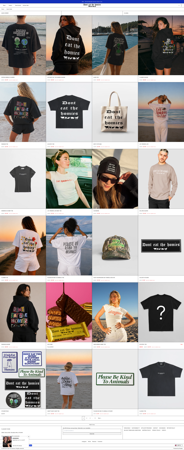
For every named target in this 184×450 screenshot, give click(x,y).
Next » (99, 418)
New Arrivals (18, 5)
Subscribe (92, 433)
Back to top (92, 424)
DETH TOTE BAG (98, 144)
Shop (4, 5)
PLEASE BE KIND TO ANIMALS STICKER (103, 411)
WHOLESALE (127, 428)
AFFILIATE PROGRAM (146, 428)
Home (2, 9)
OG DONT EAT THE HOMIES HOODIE (56, 77)
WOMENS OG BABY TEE (7, 210)
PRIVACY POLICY (156, 430)
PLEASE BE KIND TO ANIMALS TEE (55, 277)
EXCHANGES (162, 428)
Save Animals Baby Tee (100, 344)
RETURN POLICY (171, 428)
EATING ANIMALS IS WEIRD (8, 77)
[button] (26, 437)
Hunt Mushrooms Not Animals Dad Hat (104, 277)
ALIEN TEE (96, 77)
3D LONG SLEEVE (144, 210)
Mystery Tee (143, 344)
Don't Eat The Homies (10, 448)
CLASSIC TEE (143, 411)
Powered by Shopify (178, 448)
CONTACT (155, 428)
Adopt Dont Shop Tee (53, 411)
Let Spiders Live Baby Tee (54, 210)
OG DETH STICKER (144, 277)
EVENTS (164, 430)
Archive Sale (26, 5)
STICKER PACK (5, 411)
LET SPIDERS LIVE (144, 144)
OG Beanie (96, 210)
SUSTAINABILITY (136, 428)
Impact (10, 5)
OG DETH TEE (50, 144)
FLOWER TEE (4, 277)
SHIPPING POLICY (146, 430)
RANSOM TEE (4, 144)
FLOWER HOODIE (144, 77)
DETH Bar (49, 344)
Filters (126, 13)
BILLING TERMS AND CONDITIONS (132, 430)
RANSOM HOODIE (5, 344)
